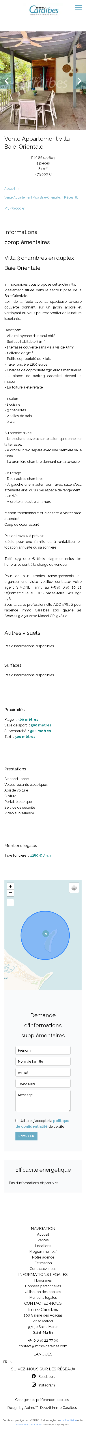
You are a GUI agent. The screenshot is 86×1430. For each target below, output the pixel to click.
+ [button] (10, 886)
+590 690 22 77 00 (43, 1340)
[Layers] (74, 888)
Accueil (9, 188)
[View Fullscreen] (10, 902)
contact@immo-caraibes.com (43, 1346)
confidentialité (68, 1420)
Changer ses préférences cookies (42, 1400)
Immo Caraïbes (43, 1309)
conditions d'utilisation (29, 1424)
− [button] (10, 893)
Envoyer (27, 1136)
